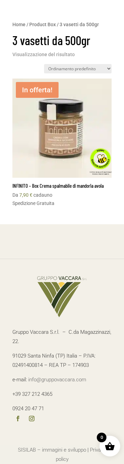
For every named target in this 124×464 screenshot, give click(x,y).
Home (18, 24)
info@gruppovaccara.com (57, 380)
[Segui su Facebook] (17, 419)
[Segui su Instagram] (31, 419)
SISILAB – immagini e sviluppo (52, 450)
